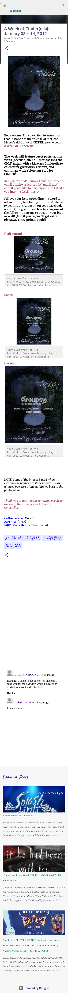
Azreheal (10, 521)
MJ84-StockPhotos (17, 525)
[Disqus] (34, 619)
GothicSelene (13, 518)
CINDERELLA (52, 537)
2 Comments (10, 41)
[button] (6, 48)
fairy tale (13, 545)
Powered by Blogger (36, 988)
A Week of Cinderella (22, 537)
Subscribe (15, 11)
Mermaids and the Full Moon (17, 815)
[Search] (63, 5)
